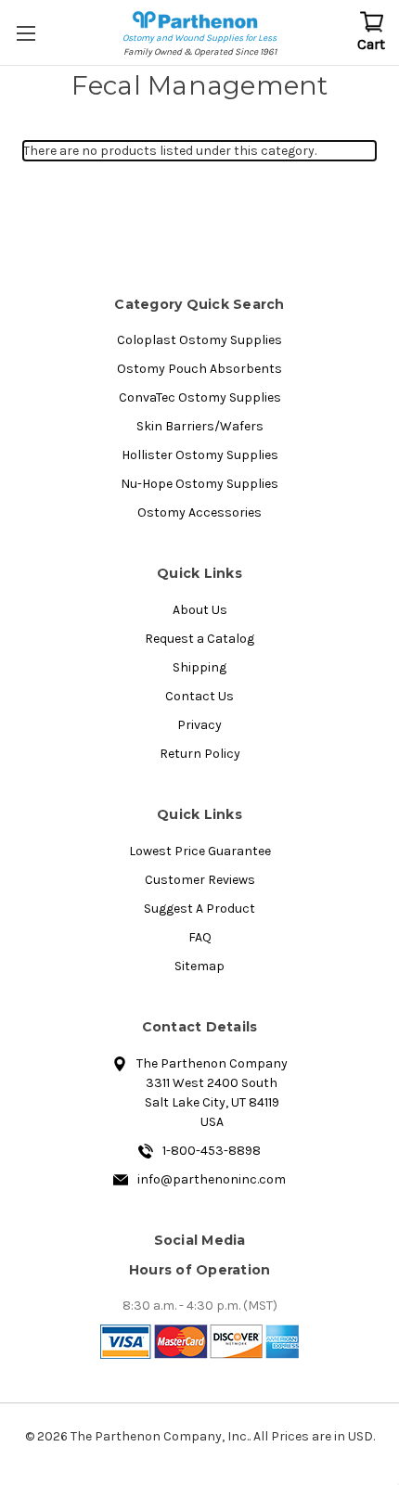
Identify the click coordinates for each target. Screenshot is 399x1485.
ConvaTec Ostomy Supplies (200, 397)
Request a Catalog (199, 638)
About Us (200, 610)
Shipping (199, 667)
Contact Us (199, 696)
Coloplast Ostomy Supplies (199, 340)
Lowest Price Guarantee (200, 851)
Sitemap (199, 966)
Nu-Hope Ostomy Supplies (199, 484)
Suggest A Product (199, 908)
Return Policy (200, 754)
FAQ (200, 937)
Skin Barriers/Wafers (200, 426)
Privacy (199, 725)
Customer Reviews (200, 880)
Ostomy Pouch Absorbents (199, 369)
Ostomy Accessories (199, 512)
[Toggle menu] (28, 32)
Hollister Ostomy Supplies (200, 455)
